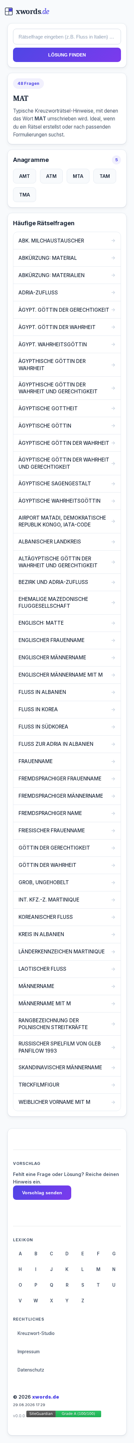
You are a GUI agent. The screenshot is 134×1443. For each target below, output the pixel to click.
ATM (51, 176)
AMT (24, 176)
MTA (78, 176)
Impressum (29, 1351)
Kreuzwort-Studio (36, 1333)
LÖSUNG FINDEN (67, 54)
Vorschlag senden (42, 1192)
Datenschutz (31, 1369)
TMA (24, 194)
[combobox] (67, 36)
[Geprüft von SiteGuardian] (63, 1415)
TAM (105, 176)
